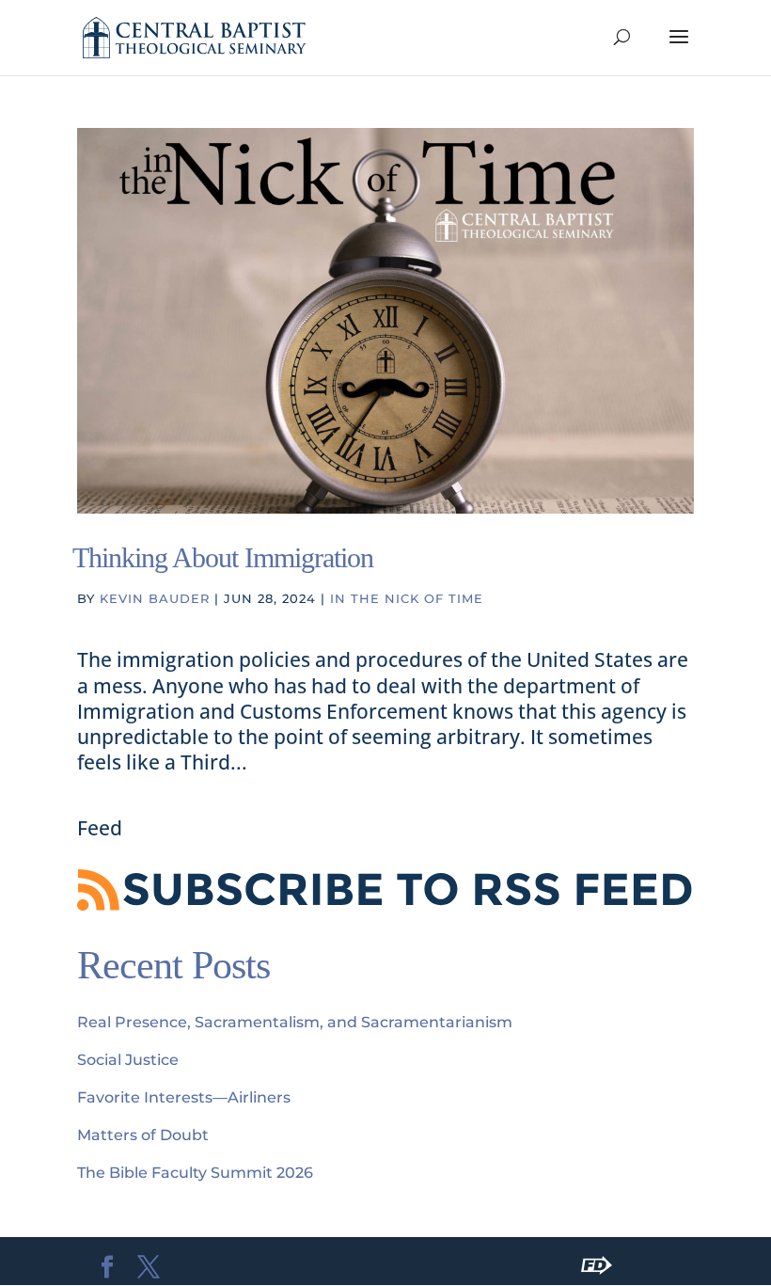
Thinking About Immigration (222, 557)
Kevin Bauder (155, 598)
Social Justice (128, 1060)
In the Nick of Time (406, 598)
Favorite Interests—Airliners (184, 1097)
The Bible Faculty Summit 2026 (195, 1173)
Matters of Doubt (143, 1135)
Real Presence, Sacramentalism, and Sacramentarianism (294, 1022)
